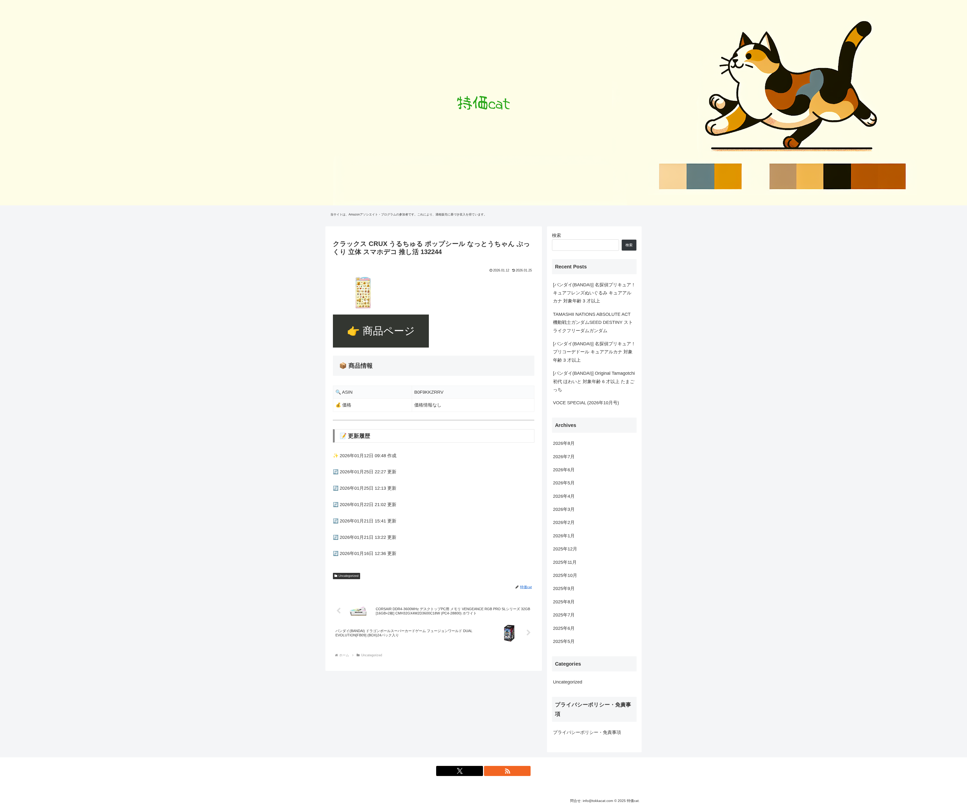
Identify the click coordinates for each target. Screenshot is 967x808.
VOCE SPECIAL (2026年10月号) (586, 402)
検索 (556, 235)
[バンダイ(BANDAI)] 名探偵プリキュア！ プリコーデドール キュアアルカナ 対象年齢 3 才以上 (594, 352)
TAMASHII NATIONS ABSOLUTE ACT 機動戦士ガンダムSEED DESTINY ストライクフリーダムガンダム (593, 322)
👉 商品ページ (381, 331)
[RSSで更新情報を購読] (507, 771)
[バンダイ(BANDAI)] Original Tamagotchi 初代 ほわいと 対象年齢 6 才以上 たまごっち (594, 381)
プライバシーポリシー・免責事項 (587, 732)
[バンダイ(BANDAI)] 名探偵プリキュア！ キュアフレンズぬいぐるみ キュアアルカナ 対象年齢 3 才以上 (594, 293)
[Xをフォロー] (459, 771)
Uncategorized (348, 576)
